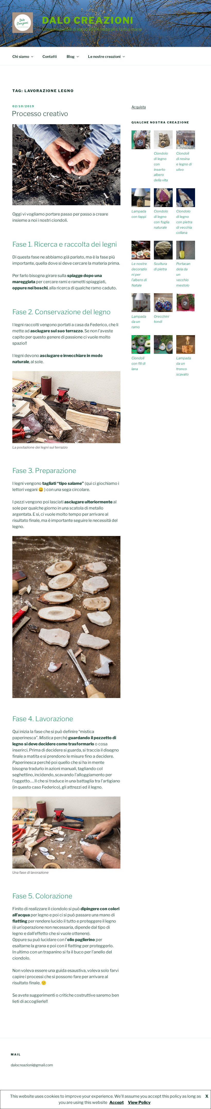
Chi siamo (20, 56)
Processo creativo (40, 114)
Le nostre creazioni (104, 56)
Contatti (49, 56)
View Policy (139, 1102)
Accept (116, 1102)
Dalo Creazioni (88, 20)
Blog (71, 56)
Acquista (138, 107)
